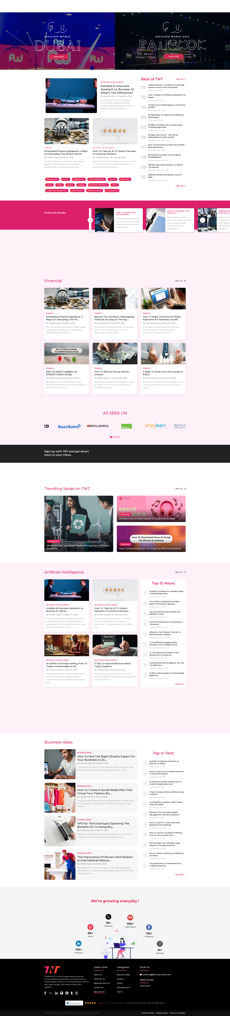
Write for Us (99, 979)
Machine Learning (94, 190)
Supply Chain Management (57, 190)
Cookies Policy (147, 1013)
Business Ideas (52, 179)
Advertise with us (102, 983)
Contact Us (98, 987)
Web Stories (145, 986)
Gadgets (81, 185)
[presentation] (90, 220)
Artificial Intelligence (96, 179)
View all (180, 79)
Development (79, 179)
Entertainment (77, 190)
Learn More (59, 57)
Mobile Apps (125, 179)
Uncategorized (112, 190)
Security (112, 179)
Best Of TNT (99, 992)
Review (65, 179)
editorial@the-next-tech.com (157, 974)
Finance (70, 185)
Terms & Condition (178, 1013)
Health (59, 185)
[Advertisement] (115, 258)
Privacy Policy (162, 1013)
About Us (98, 975)
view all (179, 281)
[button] (111, 437)
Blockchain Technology (98, 185)
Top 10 (114, 185)
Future (49, 185)
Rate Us (102, 1003)
